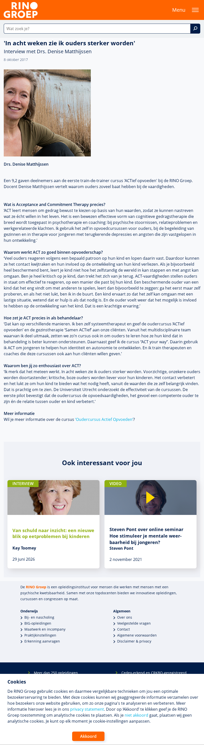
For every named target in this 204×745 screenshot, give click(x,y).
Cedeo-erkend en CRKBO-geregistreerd (154, 672)
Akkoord (88, 736)
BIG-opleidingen (37, 623)
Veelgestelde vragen (134, 623)
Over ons (124, 617)
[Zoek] (195, 29)
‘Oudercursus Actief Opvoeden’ (104, 419)
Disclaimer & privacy (134, 641)
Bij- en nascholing (39, 617)
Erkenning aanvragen (42, 641)
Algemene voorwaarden (137, 635)
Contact (123, 629)
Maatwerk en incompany (44, 629)
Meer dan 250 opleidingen (56, 672)
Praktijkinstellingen (40, 635)
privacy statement (87, 709)
